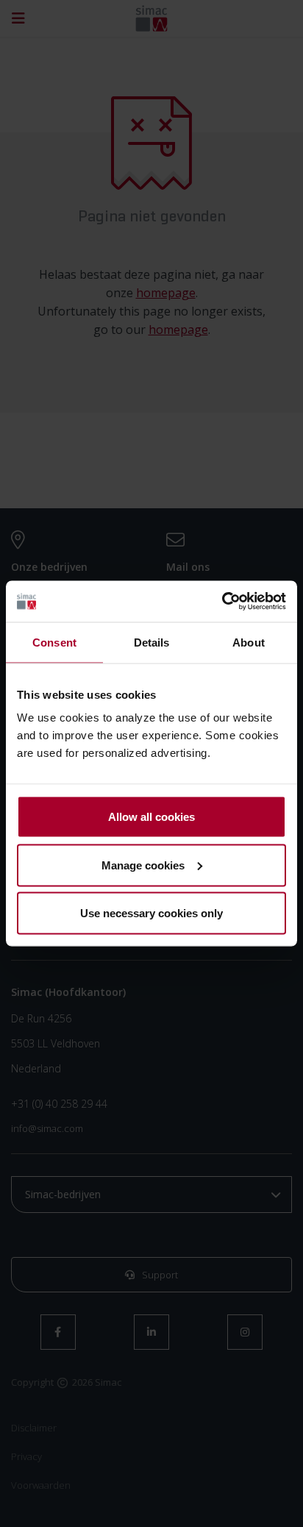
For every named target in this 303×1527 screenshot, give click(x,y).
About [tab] (248, 642)
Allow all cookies (151, 817)
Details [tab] (152, 642)
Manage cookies (143, 864)
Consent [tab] (54, 642)
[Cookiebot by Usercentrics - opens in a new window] (221, 601)
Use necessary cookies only (151, 913)
